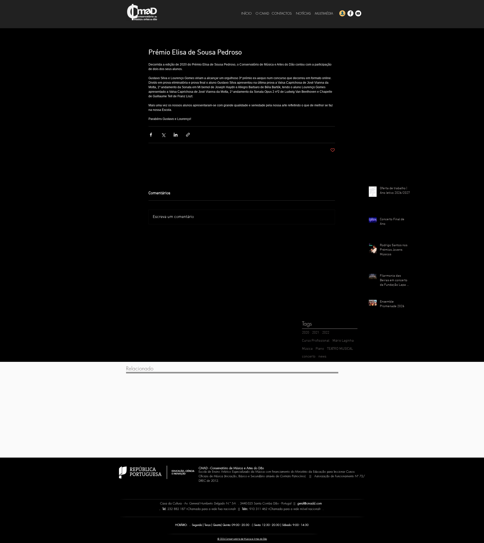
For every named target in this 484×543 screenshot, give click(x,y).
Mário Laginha (343, 341)
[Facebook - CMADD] (350, 13)
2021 (315, 333)
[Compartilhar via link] (188, 134)
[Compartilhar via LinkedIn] (175, 134)
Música (307, 349)
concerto (308, 357)
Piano (320, 349)
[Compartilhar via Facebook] (150, 134)
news (322, 357)
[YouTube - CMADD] (358, 13)
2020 (305, 333)
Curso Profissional (315, 341)
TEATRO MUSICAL (340, 349)
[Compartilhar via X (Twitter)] (163, 134)
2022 (325, 333)
